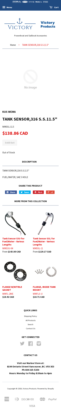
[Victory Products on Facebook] (30, 344)
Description (29, 161)
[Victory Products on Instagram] (38, 344)
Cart (56, 7)
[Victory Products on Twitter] (22, 344)
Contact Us (30, 328)
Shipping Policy (30, 316)
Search (30, 324)
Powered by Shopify (45, 388)
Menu (9, 7)
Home (13, 44)
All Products (31, 320)
